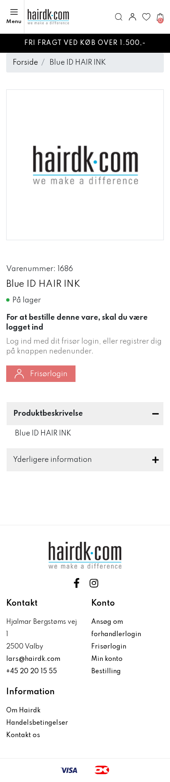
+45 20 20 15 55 (31, 671)
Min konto (107, 659)
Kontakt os (23, 735)
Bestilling (106, 671)
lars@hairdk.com (33, 659)
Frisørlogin (49, 374)
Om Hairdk (23, 710)
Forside (25, 62)
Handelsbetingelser (37, 723)
